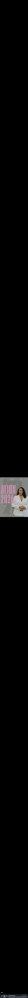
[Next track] (6, 996)
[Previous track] (2, 996)
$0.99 (24, 995)
